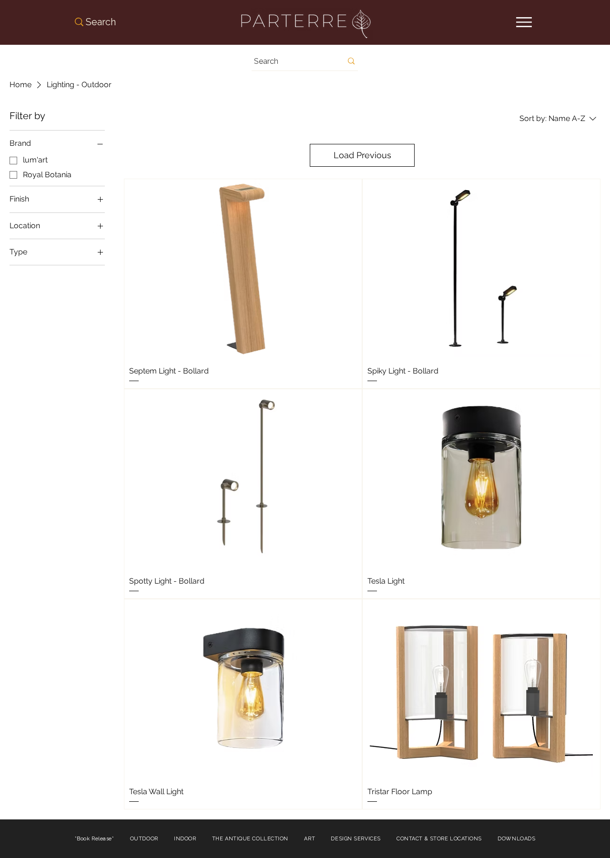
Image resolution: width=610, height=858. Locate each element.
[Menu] (524, 22)
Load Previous (362, 155)
